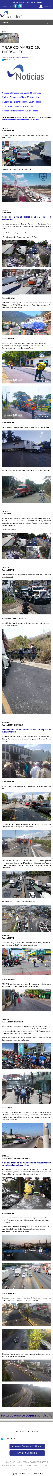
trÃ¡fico (5, 32)
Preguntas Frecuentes (35, 1462)
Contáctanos (13, 1462)
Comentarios (9, 59)
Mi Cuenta (47, 6)
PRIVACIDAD (33, 1466)
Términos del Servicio (13, 1466)
